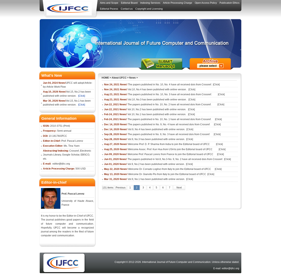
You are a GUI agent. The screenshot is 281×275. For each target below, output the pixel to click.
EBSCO (85, 154)
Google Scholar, (71, 154)
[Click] (81, 95)
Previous (120, 187)
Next (179, 187)
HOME (105, 77)
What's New (51, 75)
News (132, 77)
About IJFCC (119, 77)
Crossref (74, 150)
